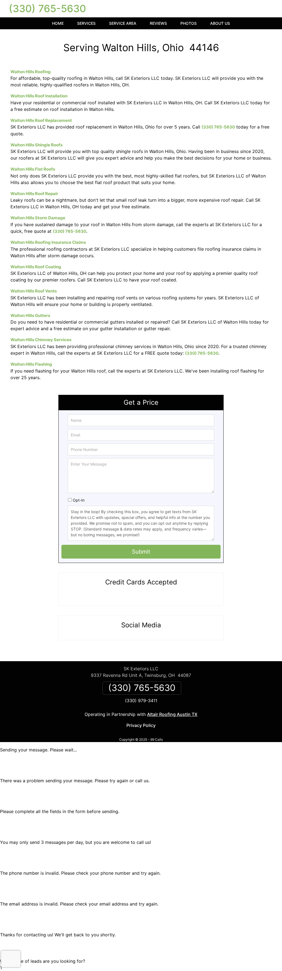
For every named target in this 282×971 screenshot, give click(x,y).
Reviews (158, 23)
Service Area (122, 23)
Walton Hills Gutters (30, 315)
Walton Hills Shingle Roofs (36, 144)
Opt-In (79, 500)
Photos (188, 23)
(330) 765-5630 (47, 9)
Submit (141, 551)
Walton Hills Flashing (31, 364)
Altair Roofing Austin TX (172, 714)
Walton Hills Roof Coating (35, 266)
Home (58, 23)
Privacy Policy (141, 725)
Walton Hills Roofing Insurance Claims (48, 242)
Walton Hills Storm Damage (37, 217)
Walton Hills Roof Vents (33, 291)
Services (86, 23)
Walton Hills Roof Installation (38, 96)
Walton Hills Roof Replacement (41, 120)
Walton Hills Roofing (30, 71)
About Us (220, 23)
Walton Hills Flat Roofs (32, 169)
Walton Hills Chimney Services (40, 339)
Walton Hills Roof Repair (34, 193)
